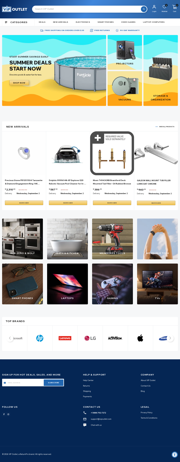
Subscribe (53, 383)
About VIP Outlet (148, 380)
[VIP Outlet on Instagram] (8, 414)
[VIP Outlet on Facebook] (4, 414)
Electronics (83, 22)
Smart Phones (106, 22)
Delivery (8, 193)
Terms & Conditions (149, 418)
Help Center (88, 380)
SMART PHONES (22, 298)
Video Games (128, 22)
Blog (143, 391)
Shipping (87, 391)
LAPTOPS (67, 298)
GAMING (112, 298)
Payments (87, 396)
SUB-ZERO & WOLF (22, 253)
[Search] (144, 9)
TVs (157, 298)
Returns (86, 386)
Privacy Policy (146, 412)
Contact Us (145, 386)
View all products (166, 127)
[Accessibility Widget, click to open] (175, 454)
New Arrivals (60, 22)
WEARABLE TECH (157, 253)
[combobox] (89, 9)
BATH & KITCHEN (67, 253)
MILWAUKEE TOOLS (112, 253)
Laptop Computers (154, 22)
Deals (42, 22)
